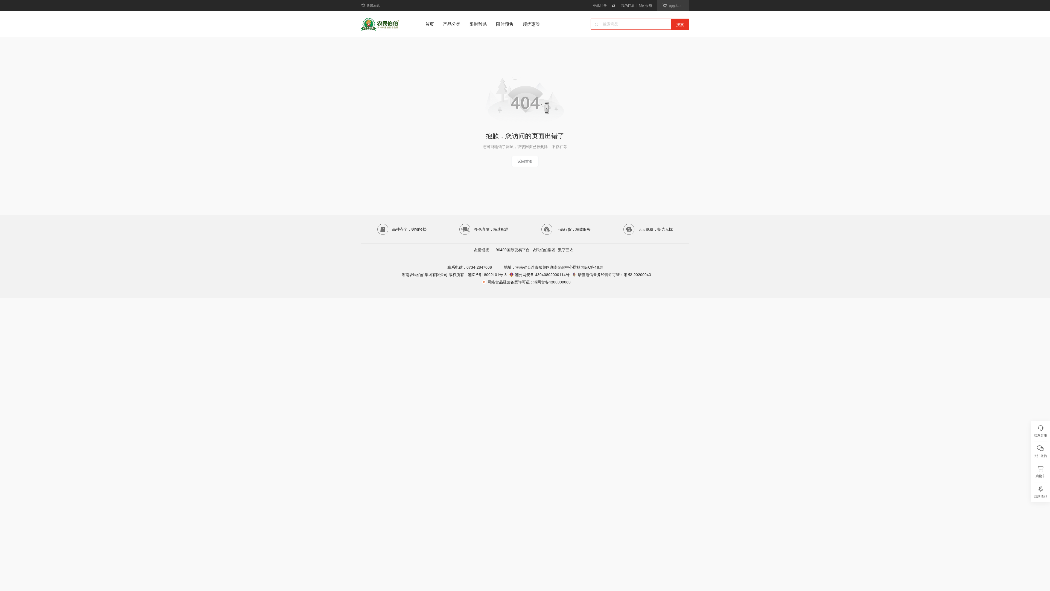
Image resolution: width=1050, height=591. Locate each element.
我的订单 (627, 5)
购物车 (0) (676, 5)
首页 (429, 24)
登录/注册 (600, 5)
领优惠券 (531, 24)
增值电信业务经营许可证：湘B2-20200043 (614, 274)
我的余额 (645, 5)
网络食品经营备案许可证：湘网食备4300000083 (529, 282)
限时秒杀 (478, 24)
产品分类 (451, 24)
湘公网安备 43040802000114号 (542, 274)
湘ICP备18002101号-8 (487, 274)
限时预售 (505, 24)
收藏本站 (373, 5)
